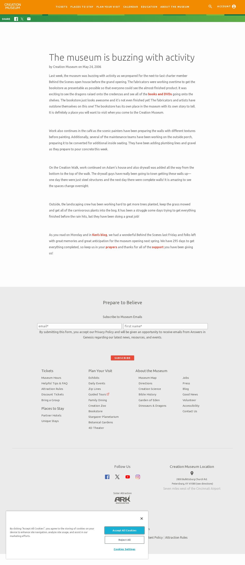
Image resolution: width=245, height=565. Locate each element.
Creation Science (150, 388)
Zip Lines (94, 388)
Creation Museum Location (192, 466)
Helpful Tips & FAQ (54, 383)
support (158, 247)
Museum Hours (51, 377)
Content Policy (153, 537)
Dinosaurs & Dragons (152, 405)
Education (149, 7)
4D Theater (96, 427)
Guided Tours (97, 394)
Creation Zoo (97, 405)
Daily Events (96, 383)
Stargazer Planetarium (103, 416)
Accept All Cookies (124, 530)
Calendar (130, 7)
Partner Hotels (51, 415)
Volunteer (189, 400)
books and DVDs (160, 94)
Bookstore (95, 411)
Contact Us (190, 411)
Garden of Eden (149, 400)
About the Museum (174, 7)
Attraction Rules (52, 388)
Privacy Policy (104, 332)
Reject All (124, 539)
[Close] (141, 518)
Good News (190, 394)
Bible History (147, 394)
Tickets (61, 7)
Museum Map (148, 377)
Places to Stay (81, 7)
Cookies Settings (125, 549)
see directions (204, 483)
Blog (186, 388)
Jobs (186, 377)
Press (186, 383)
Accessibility (191, 405)
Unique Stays (50, 421)
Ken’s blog (99, 235)
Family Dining (97, 400)
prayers (111, 247)
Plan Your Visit (108, 7)
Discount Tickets (52, 394)
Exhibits (93, 377)
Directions (145, 383)
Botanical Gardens (100, 422)
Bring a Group (50, 400)
